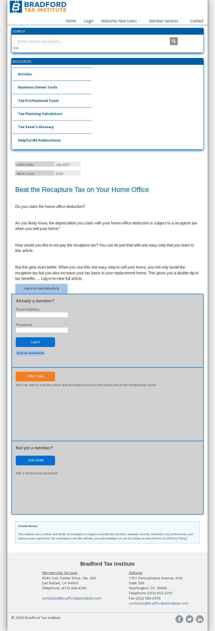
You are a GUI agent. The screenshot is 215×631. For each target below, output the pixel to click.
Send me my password (30, 352)
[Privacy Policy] (177, 538)
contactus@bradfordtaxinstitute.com (72, 598)
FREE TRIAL (35, 376)
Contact (197, 20)
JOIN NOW (35, 460)
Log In (35, 342)
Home (71, 20)
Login (88, 20)
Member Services (163, 20)
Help (15, 47)
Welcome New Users (119, 20)
